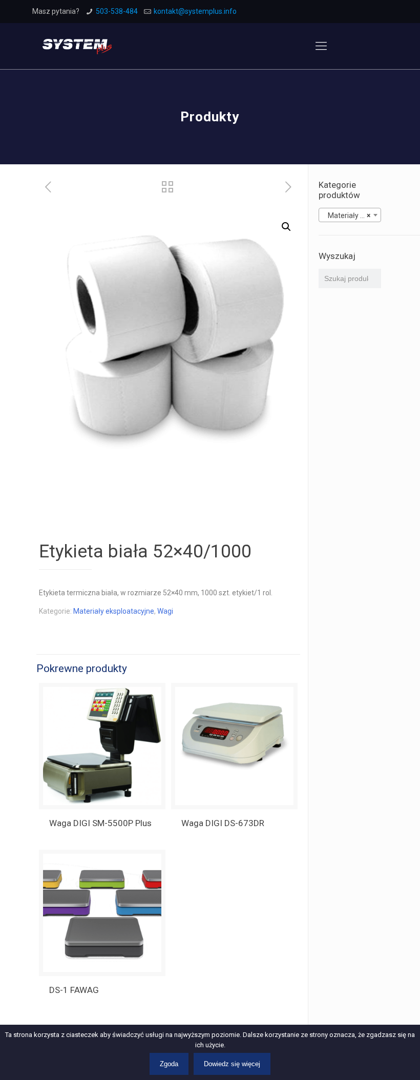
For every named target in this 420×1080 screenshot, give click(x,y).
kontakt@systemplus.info (195, 11)
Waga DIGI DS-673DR (222, 823)
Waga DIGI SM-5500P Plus (100, 823)
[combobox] (350, 215)
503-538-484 (117, 11)
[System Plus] (77, 46)
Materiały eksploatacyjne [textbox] (352, 215)
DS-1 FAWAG (74, 990)
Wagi (165, 611)
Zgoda (169, 1064)
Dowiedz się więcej (232, 1064)
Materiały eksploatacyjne (113, 611)
